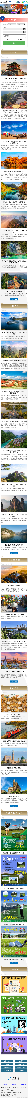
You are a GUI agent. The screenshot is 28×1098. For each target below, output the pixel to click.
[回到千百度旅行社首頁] (4, 2)
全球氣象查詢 (7, 1067)
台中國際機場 (7, 1070)
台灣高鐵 (7, 1064)
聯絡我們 (14, 1085)
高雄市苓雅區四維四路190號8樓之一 (12, 1092)
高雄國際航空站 (21, 1067)
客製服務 (23, 1085)
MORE (15, 299)
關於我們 (4, 1085)
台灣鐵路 (21, 1061)
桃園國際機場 (20, 1070)
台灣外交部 (7, 1061)
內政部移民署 (20, 1064)
